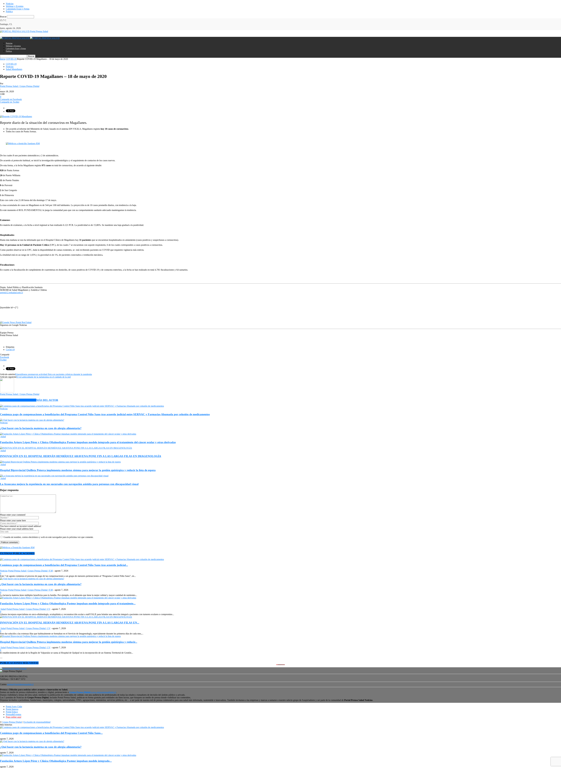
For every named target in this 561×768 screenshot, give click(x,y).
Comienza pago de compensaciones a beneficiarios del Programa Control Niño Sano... (51, 733)
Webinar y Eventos (14, 6)
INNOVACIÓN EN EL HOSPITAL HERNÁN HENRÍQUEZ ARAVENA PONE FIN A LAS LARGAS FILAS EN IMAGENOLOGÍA (80, 456)
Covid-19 (10, 349)
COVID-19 (11, 64)
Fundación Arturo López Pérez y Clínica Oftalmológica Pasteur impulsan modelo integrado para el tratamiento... (68, 603)
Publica (9, 11)
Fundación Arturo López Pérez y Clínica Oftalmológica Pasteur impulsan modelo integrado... (56, 760)
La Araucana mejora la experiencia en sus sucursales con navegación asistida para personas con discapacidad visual (69, 484)
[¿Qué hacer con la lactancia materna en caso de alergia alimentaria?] (32, 420)
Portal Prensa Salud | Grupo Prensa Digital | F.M (30, 570)
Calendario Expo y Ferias (17, 9)
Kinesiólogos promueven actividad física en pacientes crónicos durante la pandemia (53, 374)
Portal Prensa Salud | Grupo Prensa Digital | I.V (28, 609)
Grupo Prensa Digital (12, 722)
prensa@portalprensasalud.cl (20, 684)
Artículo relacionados (18, 400)
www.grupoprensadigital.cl (92, 692)
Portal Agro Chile (14, 706)
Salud (3, 436)
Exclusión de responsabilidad (37, 722)
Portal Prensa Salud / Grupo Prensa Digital (19, 86)
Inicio (2, 59)
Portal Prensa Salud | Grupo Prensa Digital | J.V (28, 628)
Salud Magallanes (14, 69)
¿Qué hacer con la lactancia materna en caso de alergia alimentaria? (41, 428)
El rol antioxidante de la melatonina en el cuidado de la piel (43, 377)
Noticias (9, 3)
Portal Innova (12, 709)
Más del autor (47, 400)
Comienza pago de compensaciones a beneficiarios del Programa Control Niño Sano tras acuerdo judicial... (64, 565)
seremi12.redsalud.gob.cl (11, 292)
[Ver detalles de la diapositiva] (23, 143)
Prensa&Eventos (13, 714)
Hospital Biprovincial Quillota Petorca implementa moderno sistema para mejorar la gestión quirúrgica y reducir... (68, 641)
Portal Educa (12, 712)
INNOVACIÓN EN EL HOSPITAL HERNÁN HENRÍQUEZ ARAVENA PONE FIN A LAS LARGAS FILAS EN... (69, 622)
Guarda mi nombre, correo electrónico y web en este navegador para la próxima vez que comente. (49, 537)
